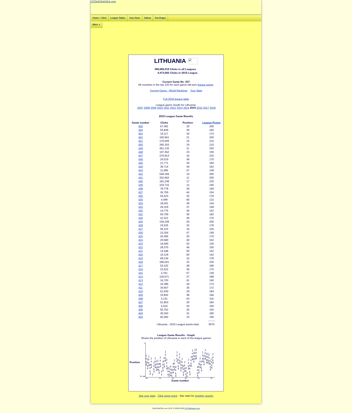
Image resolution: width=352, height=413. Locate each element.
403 (140, 316)
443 (140, 170)
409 (140, 294)
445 (140, 162)
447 (140, 155)
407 (140, 302)
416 (140, 269)
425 (140, 236)
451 (140, 140)
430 (140, 217)
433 (140, 206)
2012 (173, 107)
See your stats (147, 395)
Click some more (167, 395)
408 (140, 298)
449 (140, 148)
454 (140, 130)
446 (140, 159)
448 (140, 151)
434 (140, 203)
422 (140, 247)
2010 (160, 107)
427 (140, 228)
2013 (180, 107)
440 (140, 181)
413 (140, 280)
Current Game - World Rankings (168, 90)
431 (140, 214)
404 (140, 313)
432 (140, 210)
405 (140, 309)
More (96, 24)
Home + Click (100, 18)
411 (140, 287)
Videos (147, 18)
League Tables (117, 18)
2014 (186, 107)
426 (140, 232)
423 (140, 243)
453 (140, 133)
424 (140, 239)
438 (140, 188)
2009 (153, 107)
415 (140, 272)
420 (140, 254)
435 (140, 199)
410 (140, 291)
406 (140, 305)
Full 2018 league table (176, 99)
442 (140, 173)
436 (140, 195)
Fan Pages (160, 18)
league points (205, 84)
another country (204, 395)
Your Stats (134, 18)
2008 (147, 107)
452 (140, 137)
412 (140, 283)
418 (140, 261)
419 (140, 258)
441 (140, 177)
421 (140, 250)
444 (140, 166)
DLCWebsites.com (192, 408)
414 (140, 276)
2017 (206, 107)
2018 (213, 107)
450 (140, 144)
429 (140, 221)
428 (140, 225)
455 (140, 126)
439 (140, 184)
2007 (140, 107)
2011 (166, 107)
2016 (199, 107)
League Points (211, 122)
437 (140, 192)
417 (140, 265)
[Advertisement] (244, 79)
